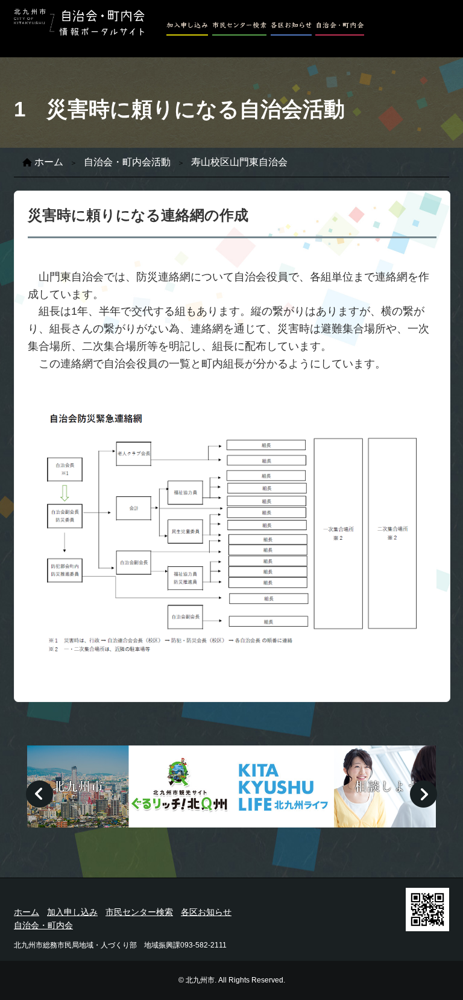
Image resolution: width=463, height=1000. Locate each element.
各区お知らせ (206, 912)
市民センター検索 (139, 912)
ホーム (48, 162)
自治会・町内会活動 (127, 162)
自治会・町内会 (43, 925)
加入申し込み (72, 912)
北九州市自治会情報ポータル (79, 23)
